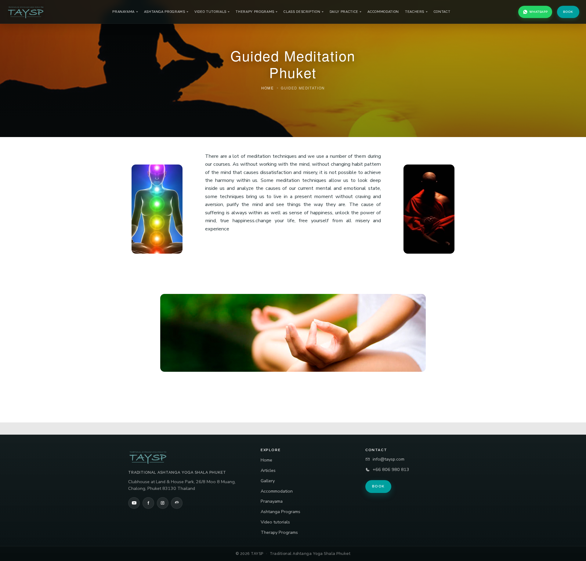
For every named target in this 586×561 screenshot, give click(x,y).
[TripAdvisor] (177, 503)
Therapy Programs (255, 12)
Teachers (414, 12)
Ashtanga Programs (164, 12)
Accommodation (383, 12)
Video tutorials (210, 12)
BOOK (568, 11)
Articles (268, 470)
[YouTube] (134, 503)
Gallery (268, 481)
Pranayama (123, 12)
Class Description (302, 12)
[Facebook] (148, 503)
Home (266, 460)
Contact (442, 12)
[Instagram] (162, 503)
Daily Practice (344, 12)
